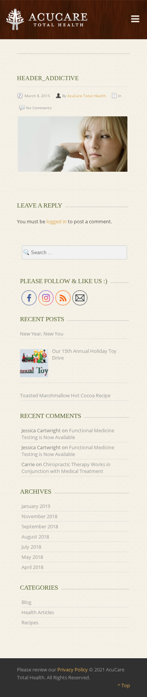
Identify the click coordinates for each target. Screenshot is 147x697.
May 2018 (32, 557)
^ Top (124, 685)
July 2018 (31, 546)
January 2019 (35, 506)
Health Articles (37, 612)
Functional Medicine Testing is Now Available (67, 434)
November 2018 (39, 516)
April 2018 (32, 567)
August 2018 (35, 536)
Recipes (29, 622)
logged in (56, 221)
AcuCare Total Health (86, 95)
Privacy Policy (72, 669)
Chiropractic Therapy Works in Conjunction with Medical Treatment (65, 467)
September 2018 (39, 526)
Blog (26, 602)
